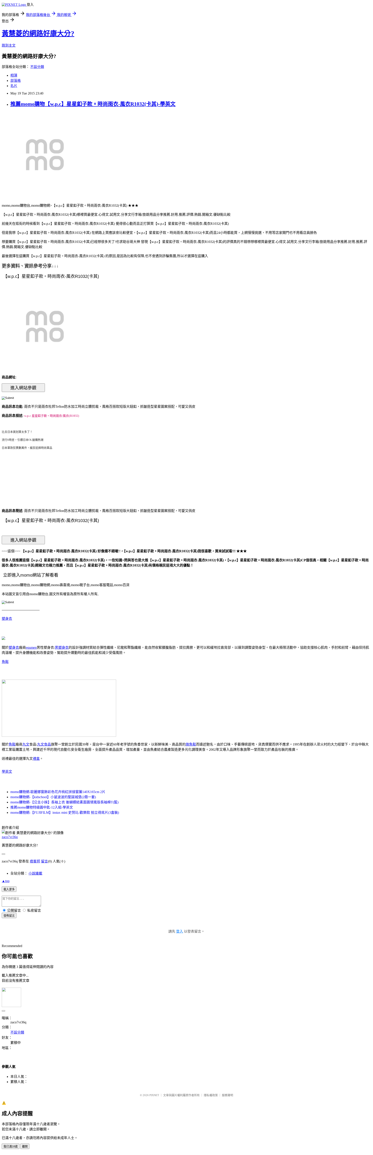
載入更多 (9, 889)
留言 (44, 861)
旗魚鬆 (191, 744)
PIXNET (154, 1095)
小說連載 (35, 873)
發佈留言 (9, 915)
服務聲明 (227, 1095)
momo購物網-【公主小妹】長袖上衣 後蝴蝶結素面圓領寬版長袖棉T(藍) (64, 802)
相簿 (13, 75)
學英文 (7, 771)
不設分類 (37, 67)
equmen (31, 647)
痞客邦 (35, 861)
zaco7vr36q (10, 837)
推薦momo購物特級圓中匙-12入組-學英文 (41, 807)
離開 (25, 1146)
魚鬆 (5, 662)
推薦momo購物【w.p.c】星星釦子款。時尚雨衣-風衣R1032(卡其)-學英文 (92, 104)
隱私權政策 (211, 1095)
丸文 (25, 744)
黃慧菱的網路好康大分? (38, 33)
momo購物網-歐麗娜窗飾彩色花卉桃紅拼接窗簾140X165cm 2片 (57, 792)
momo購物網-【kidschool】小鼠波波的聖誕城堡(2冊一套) (53, 797)
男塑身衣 (62, 647)
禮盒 (36, 758)
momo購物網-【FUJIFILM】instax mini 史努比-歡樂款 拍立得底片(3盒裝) (64, 812)
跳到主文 (9, 45)
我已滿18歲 (10, 1146)
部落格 (15, 80)
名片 (13, 86)
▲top (5, 881)
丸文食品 (44, 744)
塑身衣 (7, 618)
